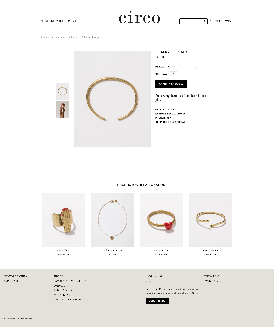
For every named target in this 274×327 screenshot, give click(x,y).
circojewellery (26, 319)
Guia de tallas (164, 109)
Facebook (211, 281)
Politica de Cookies (67, 299)
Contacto (11, 281)
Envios (58, 276)
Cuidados (60, 286)
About (77, 21)
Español (216, 21)
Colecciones (57, 37)
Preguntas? (163, 118)
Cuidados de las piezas (170, 122)
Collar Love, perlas (112, 250)
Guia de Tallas (63, 290)
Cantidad (161, 74)
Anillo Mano (63, 250)
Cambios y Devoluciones (70, 281)
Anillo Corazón (161, 250)
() (229, 21)
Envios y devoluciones (170, 114)
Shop (45, 21)
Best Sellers (61, 21)
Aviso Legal (61, 295)
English (221, 21)
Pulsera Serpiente (211, 250)
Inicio (44, 37)
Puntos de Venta (15, 276)
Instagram (211, 276)
